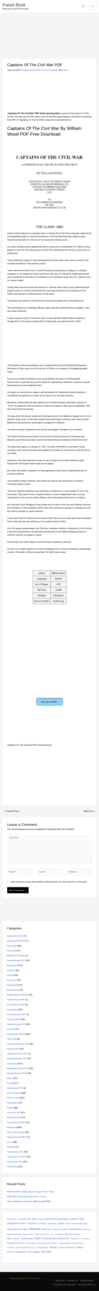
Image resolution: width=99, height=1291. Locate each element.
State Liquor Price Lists (26, 1247)
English (60, 1223)
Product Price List (15, 1243)
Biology (40, 1219)
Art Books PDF (24, 1219)
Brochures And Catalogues (56, 1219)
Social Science (77, 1243)
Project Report (31, 1243)
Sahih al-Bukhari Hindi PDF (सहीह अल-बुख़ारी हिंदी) (29, 1201)
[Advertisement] (49, 40)
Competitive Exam (16, 1223)
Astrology (12, 945)
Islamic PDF (28, 1234)
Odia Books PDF (14, 1088)
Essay (67, 1223)
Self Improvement (15, 1132)
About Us (59, 1280)
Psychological (13, 1117)
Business (74, 1219)
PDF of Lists (13, 1098)
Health (10, 1029)
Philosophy (12, 1103)
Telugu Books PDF (15, 1156)
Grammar (87, 1229)
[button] (83, 6)
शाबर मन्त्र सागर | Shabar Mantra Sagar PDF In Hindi (30, 1191)
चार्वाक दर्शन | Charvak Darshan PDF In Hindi (26, 1196)
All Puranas (11, 1219)
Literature (12, 1063)
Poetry (10, 1107)
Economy (11, 980)
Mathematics (27, 1238)
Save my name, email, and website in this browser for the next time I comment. (49, 881)
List (52, 1234)
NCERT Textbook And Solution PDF (52, 1238)
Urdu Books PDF (15, 1161)
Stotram (53, 1247)
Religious (11, 1127)
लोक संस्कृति (47, 1252)
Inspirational (13, 1049)
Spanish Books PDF (16, 1137)
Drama (10, 975)
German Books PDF (16, 1014)
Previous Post (11, 811)
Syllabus (79, 1247)
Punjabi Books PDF (16, 1122)
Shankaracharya (64, 1243)
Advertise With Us (86, 1284)
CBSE (81, 1219)
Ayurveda (11, 950)
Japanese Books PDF (17, 1053)
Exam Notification (79, 1223)
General (53, 70)
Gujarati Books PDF (16, 1024)
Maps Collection (13, 1239)
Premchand (85, 1239)
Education (12, 985)
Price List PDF (13, 1112)
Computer (32, 1223)
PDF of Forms (13, 1093)
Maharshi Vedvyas (72, 1234)
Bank (34, 1219)
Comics (10, 970)
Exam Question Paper (17, 1229)
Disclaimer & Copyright (64, 1284)
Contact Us (72, 1280)
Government (13, 1019)
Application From (15, 936)
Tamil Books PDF (15, 1152)
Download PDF (49, 701)
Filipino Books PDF (16, 999)
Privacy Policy (86, 1280)
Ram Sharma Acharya (47, 1243)
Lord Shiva (59, 1234)
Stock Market (42, 1247)
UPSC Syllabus (33, 1252)
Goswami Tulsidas (60, 1229)
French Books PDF (15, 1004)
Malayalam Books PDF (17, 1068)
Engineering (12, 990)
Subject (10, 1147)
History (44, 70)
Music (10, 1078)
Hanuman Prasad (14, 1234)
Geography (12, 1009)
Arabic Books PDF (15, 940)
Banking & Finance (15, 955)
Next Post (90, 811)
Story (9, 1142)
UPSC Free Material (16, 1252)
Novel (9, 1083)
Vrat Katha (12, 1166)
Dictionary (42, 1223)
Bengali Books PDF (16, 960)
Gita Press (46, 1229)
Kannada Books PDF (16, 1058)
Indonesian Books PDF (18, 1044)
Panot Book (14, 4)
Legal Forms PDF (41, 1234)
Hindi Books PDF (15, 1034)
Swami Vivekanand (67, 1247)
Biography (12, 965)
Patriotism (75, 1239)
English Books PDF (31, 70)
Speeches (11, 1248)
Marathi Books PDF (16, 1073)
